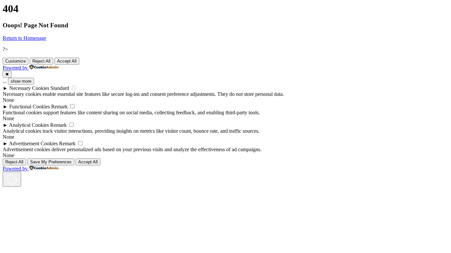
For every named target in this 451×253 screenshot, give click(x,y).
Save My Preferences (51, 161)
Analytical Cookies (29, 125)
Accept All (67, 61)
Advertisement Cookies (33, 143)
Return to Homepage (24, 38)
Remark (59, 106)
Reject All (41, 61)
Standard (60, 88)
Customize (15, 61)
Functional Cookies (29, 106)
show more (21, 81)
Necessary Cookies (29, 88)
